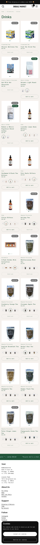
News (3, 492)
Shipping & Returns (8, 504)
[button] (3, 6)
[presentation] (37, 135)
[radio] (23, 90)
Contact (4, 496)
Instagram (5, 516)
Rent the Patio (7, 494)
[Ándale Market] (19, 6)
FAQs (3, 506)
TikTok (4, 518)
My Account (5, 508)
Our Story (5, 490)
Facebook (4, 520)
